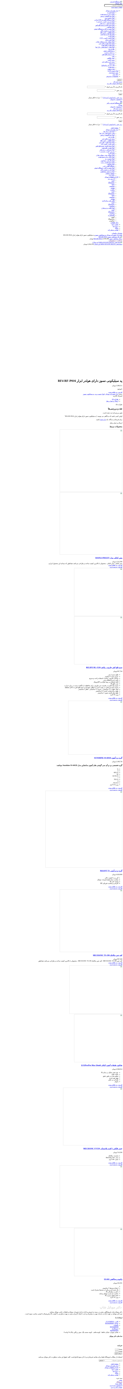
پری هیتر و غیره (110, 52)
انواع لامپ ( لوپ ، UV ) (107, 38)
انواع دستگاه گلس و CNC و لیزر (104, 20)
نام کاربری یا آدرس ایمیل (113, 87)
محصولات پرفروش (112, 76)
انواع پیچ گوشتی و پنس (107, 16)
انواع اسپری (111, 12)
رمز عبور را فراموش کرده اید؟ (112, 97)
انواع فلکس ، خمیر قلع (107, 32)
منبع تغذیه (111, 67)
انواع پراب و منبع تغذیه (107, 14)
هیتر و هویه (111, 69)
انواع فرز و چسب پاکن (107, 31)
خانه (120, 235)
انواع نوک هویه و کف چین (107, 43)
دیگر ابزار (115, 74)
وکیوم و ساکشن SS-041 (113, 1279)
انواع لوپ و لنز (110, 40)
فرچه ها (112, 63)
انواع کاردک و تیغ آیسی (107, 34)
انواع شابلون (111, 27)
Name (120, 1349)
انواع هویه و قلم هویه (108, 45)
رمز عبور (118, 90)
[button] (116, 567)
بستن (120, 1380)
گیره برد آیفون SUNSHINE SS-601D (108, 758)
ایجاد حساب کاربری (113, 83)
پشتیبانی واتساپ (117, 233)
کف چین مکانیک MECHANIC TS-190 (107, 955)
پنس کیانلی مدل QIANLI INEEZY (108, 558)
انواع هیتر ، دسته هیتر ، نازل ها (105, 47)
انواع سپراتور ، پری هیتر (107, 23)
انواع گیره (111, 36)
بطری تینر (111, 49)
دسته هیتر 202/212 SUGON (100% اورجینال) (108, 244)
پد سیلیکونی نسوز (109, 51)
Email (120, 1351)
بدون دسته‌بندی (113, 72)
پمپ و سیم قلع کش (108, 54)
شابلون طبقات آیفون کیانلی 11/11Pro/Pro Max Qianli (101, 1065)
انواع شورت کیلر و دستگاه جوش (104, 29)
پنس (113, 56)
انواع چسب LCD (113, 71)
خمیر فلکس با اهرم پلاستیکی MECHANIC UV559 (102, 1149)
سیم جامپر (111, 60)
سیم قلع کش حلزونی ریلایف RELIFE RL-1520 (104, 667)
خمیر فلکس (111, 58)
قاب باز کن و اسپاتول (108, 65)
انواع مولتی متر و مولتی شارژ (105, 41)
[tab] (59, 399)
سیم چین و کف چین (108, 62)
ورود (120, 94)
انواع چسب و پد (110, 18)
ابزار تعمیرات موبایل (112, 11)
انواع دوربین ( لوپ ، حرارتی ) (105, 21)
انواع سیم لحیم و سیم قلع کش (105, 25)
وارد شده (103, 419)
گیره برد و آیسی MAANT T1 (111, 871)
